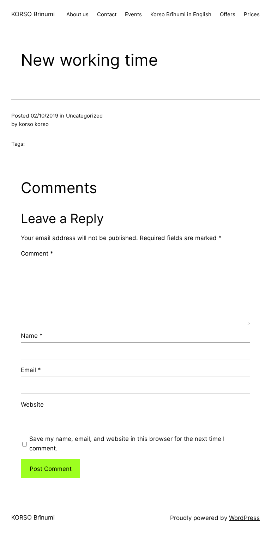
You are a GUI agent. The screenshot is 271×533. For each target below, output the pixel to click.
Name (32, 335)
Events (133, 14)
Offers (227, 14)
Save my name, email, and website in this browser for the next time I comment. (126, 443)
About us (77, 14)
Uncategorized (84, 115)
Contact (106, 14)
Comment (37, 253)
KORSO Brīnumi (33, 14)
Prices (252, 14)
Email (31, 369)
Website (32, 404)
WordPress (244, 517)
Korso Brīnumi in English (180, 14)
